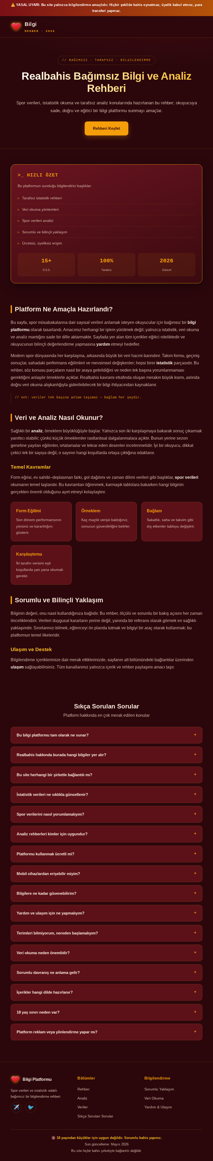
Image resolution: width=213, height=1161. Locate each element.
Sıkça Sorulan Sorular (95, 1116)
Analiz (82, 1098)
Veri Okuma (154, 1098)
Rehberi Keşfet (106, 128)
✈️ (16, 1107)
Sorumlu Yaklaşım (159, 1089)
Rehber (83, 1089)
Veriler (82, 1107)
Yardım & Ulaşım (158, 1107)
